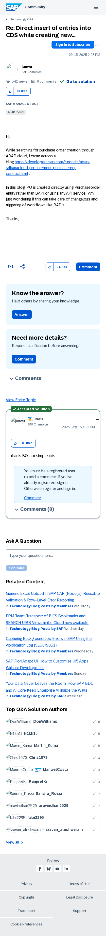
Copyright (26, 897)
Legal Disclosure (79, 897)
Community (35, 7)
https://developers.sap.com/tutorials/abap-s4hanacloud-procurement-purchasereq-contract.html (48, 168)
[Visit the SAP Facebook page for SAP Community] (40, 869)
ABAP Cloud (16, 112)
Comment (88, 267)
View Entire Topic (21, 400)
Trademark (26, 911)
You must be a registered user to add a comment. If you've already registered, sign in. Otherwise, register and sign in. (50, 480)
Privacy (26, 884)
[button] (10, 91)
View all (12, 842)
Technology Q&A (21, 19)
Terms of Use (79, 884)
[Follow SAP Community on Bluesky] (49, 869)
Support (79, 911)
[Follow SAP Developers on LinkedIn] (66, 869)
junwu (27, 67)
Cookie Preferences (26, 924)
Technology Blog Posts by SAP (36, 629)
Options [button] (97, 45)
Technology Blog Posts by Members (41, 606)
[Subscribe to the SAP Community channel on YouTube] (57, 869)
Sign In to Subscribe (72, 45)
